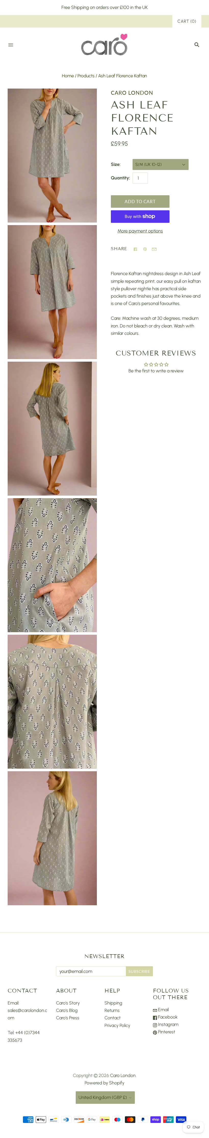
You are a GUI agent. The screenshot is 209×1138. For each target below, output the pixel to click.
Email (163, 1009)
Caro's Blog (67, 1010)
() (186, 21)
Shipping (113, 1003)
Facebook (167, 1017)
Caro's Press (67, 1018)
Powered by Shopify (104, 1083)
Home (68, 76)
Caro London (132, 93)
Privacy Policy (117, 1025)
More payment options (140, 231)
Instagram (167, 1024)
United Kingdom (103, 1097)
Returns (112, 1010)
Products (86, 76)
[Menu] (11, 45)
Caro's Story (68, 1003)
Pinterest (166, 1032)
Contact (112, 1018)
